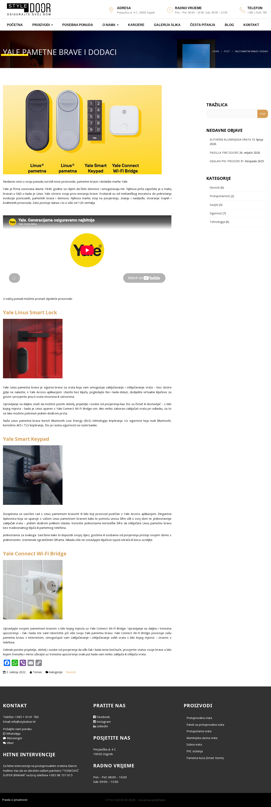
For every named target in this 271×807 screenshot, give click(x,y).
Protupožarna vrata (198, 731)
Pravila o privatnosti (14, 800)
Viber (10, 743)
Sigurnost (216, 213)
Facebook (103, 717)
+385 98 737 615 (61, 775)
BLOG (229, 25)
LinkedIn (102, 726)
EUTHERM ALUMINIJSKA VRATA (230, 139)
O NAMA (108, 25)
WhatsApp (13, 733)
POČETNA (14, 25)
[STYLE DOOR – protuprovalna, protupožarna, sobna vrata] (29, 9)
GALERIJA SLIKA (167, 25)
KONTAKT (251, 25)
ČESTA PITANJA (202, 25)
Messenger (14, 738)
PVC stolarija (194, 751)
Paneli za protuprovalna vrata (205, 724)
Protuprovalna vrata (199, 718)
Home (215, 51)
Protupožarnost (220, 196)
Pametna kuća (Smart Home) (205, 758)
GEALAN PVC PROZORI (225, 161)
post (227, 51)
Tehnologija (217, 222)
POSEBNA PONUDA (77, 25)
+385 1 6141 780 (27, 717)
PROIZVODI (41, 25)
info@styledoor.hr (24, 722)
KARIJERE (135, 25)
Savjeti (214, 205)
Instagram (104, 722)
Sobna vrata (194, 744)
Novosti (71, 672)
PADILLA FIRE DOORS (224, 152)
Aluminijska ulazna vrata (201, 738)
